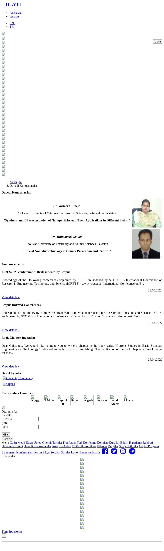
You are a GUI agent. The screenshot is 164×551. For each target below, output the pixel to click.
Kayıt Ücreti (33, 442)
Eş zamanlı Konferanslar (17, 452)
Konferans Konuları (95, 442)
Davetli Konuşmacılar (37, 446)
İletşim (37, 452)
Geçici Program (149, 446)
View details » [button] (11, 297)
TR (12, 26)
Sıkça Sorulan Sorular (56, 452)
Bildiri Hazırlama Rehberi (136, 442)
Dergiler (113, 446)
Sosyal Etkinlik (128, 446)
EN (12, 23)
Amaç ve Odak (61, 446)
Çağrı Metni (17, 442)
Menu (157, 41)
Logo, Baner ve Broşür (85, 452)
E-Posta (6, 415)
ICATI (13, 5)
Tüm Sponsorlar (12, 531)
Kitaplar (102, 446)
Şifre (5, 423)
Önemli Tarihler (52, 442)
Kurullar (114, 442)
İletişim (14, 16)
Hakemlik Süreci (12, 446)
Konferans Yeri (72, 442)
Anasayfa (16, 12)
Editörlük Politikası (84, 446)
